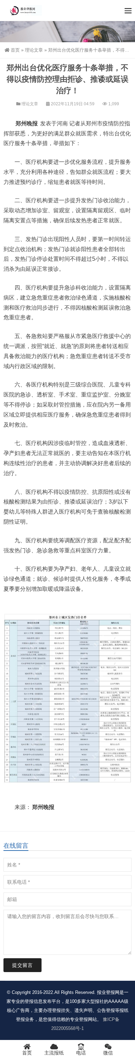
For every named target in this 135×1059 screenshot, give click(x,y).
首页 (15, 50)
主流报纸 (54, 1053)
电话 (81, 1053)
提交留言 (22, 965)
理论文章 (34, 50)
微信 (108, 1053)
